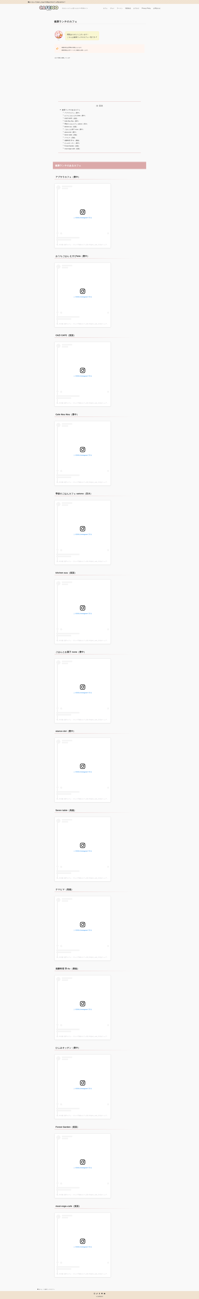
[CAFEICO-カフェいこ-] (48, 8)
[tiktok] (97, 1294)
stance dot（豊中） (70, 132)
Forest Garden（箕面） (72, 146)
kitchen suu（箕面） (71, 126)
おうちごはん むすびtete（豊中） (75, 115)
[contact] (104, 1294)
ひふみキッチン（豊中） (72, 143)
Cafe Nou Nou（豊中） (72, 121)
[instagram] (94, 1294)
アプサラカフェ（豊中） (72, 113)
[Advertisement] (99, 80)
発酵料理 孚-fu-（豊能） (72, 140)
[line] (102, 1294)
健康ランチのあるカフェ (71, 110)
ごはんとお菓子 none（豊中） (74, 129)
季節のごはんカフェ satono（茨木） (76, 124)
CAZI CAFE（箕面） (71, 118)
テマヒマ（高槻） (70, 137)
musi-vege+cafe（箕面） (72, 148)
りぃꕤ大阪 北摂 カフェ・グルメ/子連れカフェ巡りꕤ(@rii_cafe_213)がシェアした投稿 (84, 244)
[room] (99, 1294)
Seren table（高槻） (71, 135)
